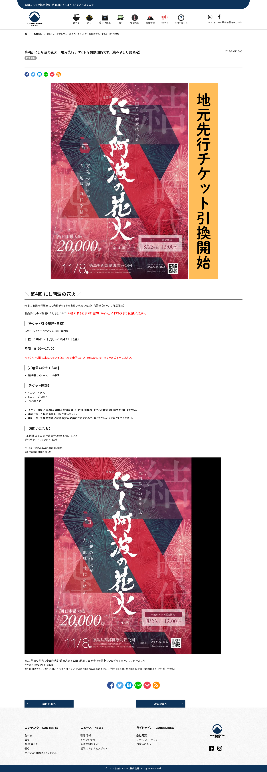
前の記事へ (49, 704)
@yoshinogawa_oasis (39, 664)
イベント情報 (87, 739)
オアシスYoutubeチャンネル (41, 753)
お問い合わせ (144, 744)
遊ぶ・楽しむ (32, 744)
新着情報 (30, 58)
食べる (28, 735)
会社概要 (141, 735)
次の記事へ (160, 704)
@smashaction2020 (38, 451)
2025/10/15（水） (233, 51)
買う (27, 739)
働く (27, 748)
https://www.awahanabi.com (44, 447)
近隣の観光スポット (91, 744)
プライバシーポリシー (148, 739)
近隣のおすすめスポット (94, 748)
